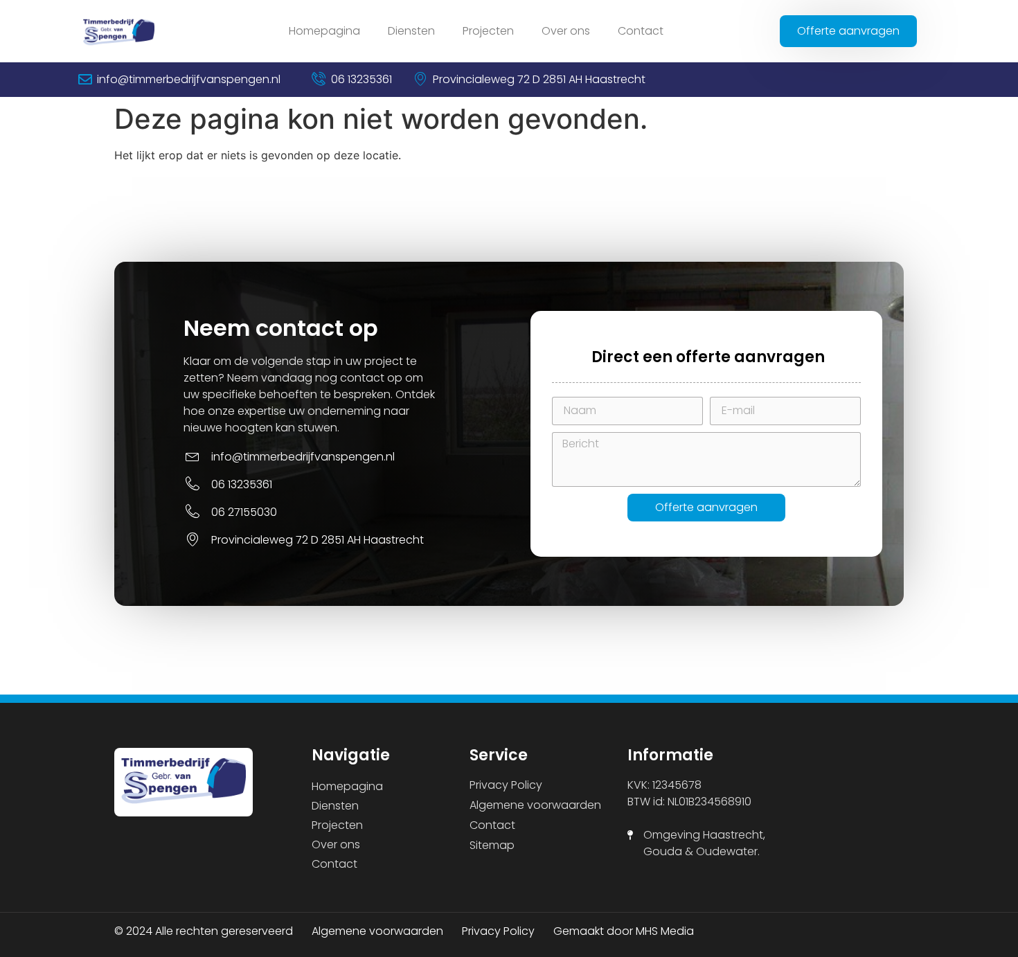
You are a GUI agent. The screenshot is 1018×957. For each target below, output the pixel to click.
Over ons (566, 31)
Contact (640, 31)
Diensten (411, 31)
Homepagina (324, 31)
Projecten (488, 31)
